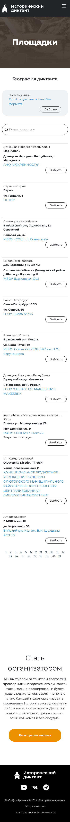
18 (40, 556)
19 (47, 556)
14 (16, 556)
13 (10, 556)
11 (58, 552)
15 (22, 556)
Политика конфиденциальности (35, 812)
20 (53, 556)
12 (63, 552)
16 (28, 556)
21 (59, 556)
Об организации (35, 806)
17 (34, 556)
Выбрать (50, 109)
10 (51, 552)
